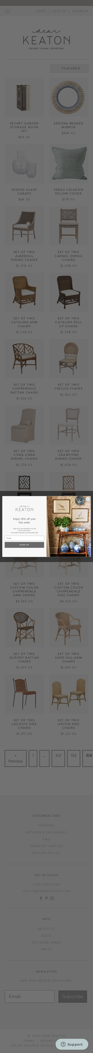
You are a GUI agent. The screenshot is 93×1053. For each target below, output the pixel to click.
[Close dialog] (88, 499)
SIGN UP (24, 545)
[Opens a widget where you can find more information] (71, 1045)
